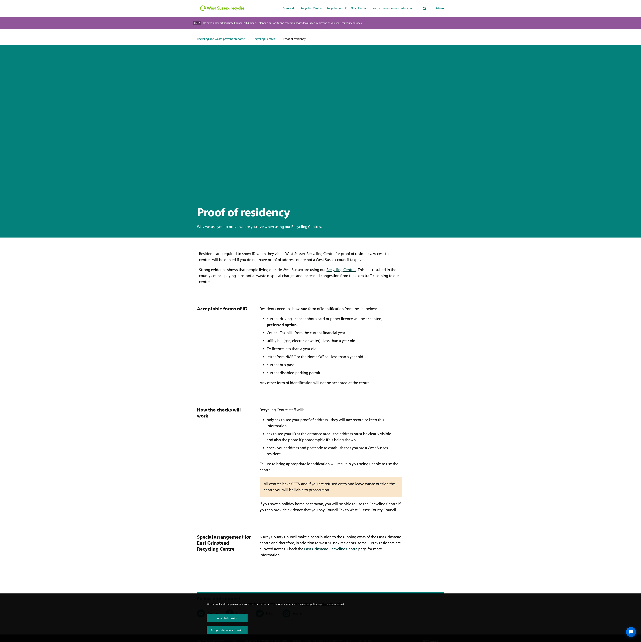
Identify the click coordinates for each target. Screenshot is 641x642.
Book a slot (289, 8)
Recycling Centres (311, 8)
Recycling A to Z (337, 8)
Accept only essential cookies (227, 630)
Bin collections (360, 8)
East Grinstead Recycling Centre (330, 548)
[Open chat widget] (631, 632)
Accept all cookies (227, 618)
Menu (440, 8)
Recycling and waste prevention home (221, 39)
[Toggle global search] (424, 9)
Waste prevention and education (393, 8)
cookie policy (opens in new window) (323, 604)
